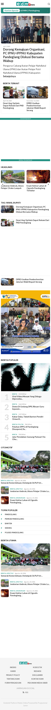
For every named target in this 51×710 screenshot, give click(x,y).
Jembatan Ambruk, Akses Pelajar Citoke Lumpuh (12, 187)
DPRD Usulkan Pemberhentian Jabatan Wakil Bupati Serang (36, 106)
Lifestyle (9, 480)
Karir (13, 671)
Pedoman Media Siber (37, 683)
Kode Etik (37, 667)
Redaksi (37, 671)
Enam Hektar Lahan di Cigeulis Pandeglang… (24, 501)
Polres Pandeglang (14, 532)
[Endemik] (25, 3)
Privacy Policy (13, 675)
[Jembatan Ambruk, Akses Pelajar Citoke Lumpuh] (13, 176)
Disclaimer (37, 675)
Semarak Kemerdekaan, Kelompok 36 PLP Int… (22, 483)
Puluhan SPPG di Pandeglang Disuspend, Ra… (25, 428)
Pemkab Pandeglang (14, 519)
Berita (14, 394)
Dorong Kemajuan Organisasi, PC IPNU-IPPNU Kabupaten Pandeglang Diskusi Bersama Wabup (24, 55)
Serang (8, 528)
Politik (20, 424)
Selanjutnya (9, 76)
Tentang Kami (13, 679)
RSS (26, 692)
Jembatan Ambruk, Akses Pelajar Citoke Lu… (30, 491)
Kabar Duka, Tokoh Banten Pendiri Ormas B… (27, 417)
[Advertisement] (25, 252)
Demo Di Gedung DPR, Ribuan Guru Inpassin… (28, 407)
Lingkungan (20, 498)
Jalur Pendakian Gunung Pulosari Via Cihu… (28, 438)
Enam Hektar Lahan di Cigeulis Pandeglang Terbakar (36, 188)
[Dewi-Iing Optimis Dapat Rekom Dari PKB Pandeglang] (14, 92)
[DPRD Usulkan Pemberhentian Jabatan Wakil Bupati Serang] (37, 92)
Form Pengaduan (13, 683)
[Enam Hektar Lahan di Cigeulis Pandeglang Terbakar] (38, 176)
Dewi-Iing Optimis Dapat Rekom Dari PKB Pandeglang (13, 105)
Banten (8, 523)
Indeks (13, 667)
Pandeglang (10, 514)
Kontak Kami (37, 679)
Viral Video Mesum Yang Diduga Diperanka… (26, 397)
